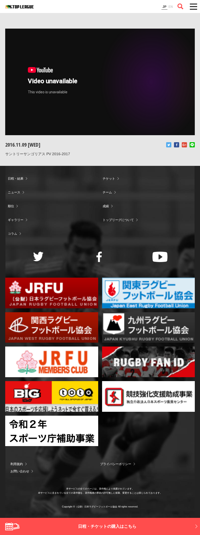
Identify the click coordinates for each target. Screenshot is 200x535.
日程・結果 (15, 178)
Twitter (168, 144)
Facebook (176, 144)
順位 (11, 206)
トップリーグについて (118, 220)
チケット (109, 178)
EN (170, 7)
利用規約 (16, 464)
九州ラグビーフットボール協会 (148, 327)
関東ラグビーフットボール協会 (148, 293)
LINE (192, 144)
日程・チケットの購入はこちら (107, 526)
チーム (107, 192)
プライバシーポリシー (115, 464)
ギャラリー (15, 220)
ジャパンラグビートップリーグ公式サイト (19, 7)
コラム (12, 234)
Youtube (160, 257)
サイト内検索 (180, 6)
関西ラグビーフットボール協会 (51, 327)
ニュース (14, 192)
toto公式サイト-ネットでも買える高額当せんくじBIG (51, 396)
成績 (106, 206)
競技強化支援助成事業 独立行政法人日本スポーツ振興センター (148, 396)
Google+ (184, 144)
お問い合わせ (19, 471)
